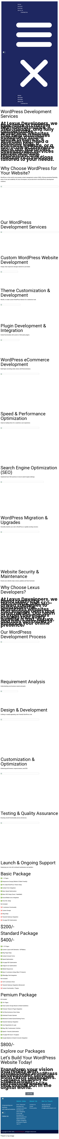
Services (20, 6)
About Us (20, 10)
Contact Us (24, 12)
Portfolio (20, 8)
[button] (34, 54)
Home (19, 4)
